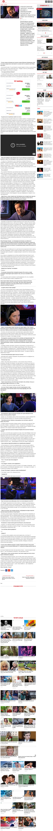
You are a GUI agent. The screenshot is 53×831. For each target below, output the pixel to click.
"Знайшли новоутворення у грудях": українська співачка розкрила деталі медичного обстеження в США (47, 136)
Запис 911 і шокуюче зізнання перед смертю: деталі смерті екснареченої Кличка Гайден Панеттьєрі (48, 121)
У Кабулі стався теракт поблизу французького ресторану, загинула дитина (8, 578)
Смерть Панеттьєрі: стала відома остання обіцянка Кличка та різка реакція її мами (48, 155)
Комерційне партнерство (39, 84)
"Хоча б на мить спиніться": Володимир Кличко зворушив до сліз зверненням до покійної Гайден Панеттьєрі (48, 114)
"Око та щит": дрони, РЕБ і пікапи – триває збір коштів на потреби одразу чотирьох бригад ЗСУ (41, 49)
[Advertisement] (18, 97)
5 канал (17, 17)
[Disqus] (18, 602)
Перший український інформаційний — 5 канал (4, 1)
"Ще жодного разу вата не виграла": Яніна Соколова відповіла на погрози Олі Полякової (48, 143)
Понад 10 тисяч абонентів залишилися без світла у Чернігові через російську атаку (45, 30)
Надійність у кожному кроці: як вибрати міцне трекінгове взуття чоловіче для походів (41, 77)
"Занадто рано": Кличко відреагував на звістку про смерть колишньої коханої (48, 149)
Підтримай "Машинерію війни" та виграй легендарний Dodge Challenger (41, 42)
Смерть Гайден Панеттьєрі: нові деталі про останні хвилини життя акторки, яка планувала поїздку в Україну (48, 163)
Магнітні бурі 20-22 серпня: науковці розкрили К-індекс (47, 175)
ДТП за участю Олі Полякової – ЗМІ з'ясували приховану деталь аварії (47, 170)
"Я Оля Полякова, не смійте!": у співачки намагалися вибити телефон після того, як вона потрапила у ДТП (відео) (48, 128)
